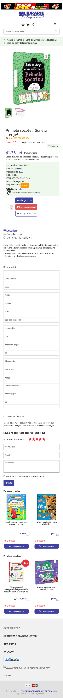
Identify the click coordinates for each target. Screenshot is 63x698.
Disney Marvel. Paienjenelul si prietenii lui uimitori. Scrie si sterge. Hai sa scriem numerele (16, 589)
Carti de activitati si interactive (22, 43)
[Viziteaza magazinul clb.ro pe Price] (27, 668)
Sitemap (7, 675)
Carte (19, 40)
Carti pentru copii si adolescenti (41, 40)
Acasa (10, 40)
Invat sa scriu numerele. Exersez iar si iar (16, 523)
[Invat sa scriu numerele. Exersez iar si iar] (16, 507)
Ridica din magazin (27, 207)
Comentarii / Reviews (19, 237)
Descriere (12, 230)
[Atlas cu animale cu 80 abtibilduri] (47, 507)
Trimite (9, 483)
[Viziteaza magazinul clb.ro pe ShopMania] (12, 660)
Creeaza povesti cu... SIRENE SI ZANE (46, 588)
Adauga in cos (25, 200)
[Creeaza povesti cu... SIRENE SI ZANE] (47, 572)
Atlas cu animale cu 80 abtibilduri (46, 523)
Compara (54, 146)
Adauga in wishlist (27, 213)
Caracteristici (14, 234)
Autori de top (12, 628)
